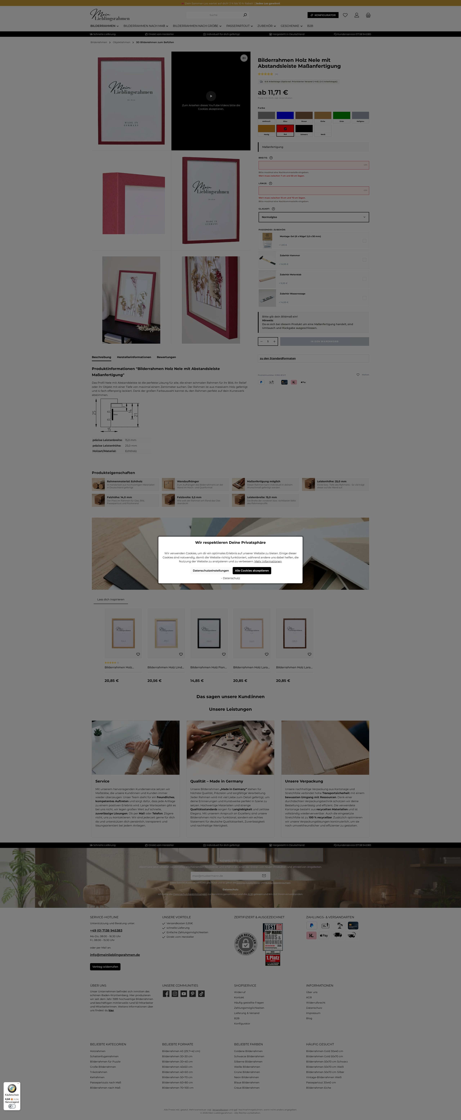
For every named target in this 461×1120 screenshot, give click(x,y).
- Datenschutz (230, 578)
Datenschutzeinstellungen (211, 570)
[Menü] (18, 1084)
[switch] (12, 1106)
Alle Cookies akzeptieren (252, 570)
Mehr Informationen (268, 561)
